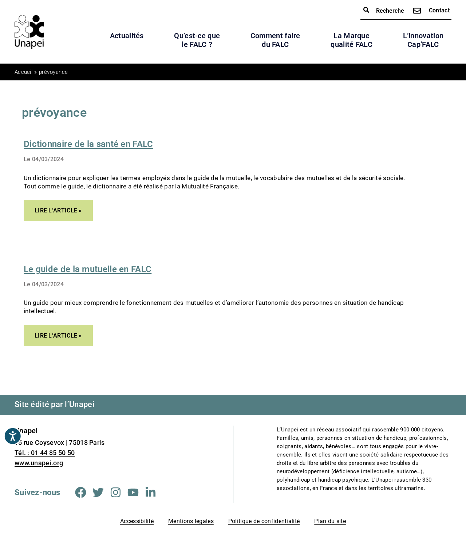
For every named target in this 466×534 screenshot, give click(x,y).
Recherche (389, 10)
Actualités (127, 35)
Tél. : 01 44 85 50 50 (45, 453)
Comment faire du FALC (275, 40)
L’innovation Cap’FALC (423, 40)
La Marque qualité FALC (351, 40)
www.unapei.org (39, 463)
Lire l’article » (58, 207)
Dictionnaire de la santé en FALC (88, 144)
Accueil (23, 72)
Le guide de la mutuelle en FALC (87, 269)
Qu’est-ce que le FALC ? (197, 40)
